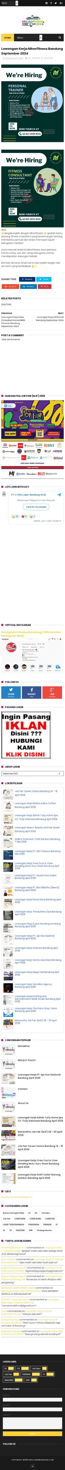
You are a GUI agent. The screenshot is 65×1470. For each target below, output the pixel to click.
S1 (42, 58)
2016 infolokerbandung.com (39, 1460)
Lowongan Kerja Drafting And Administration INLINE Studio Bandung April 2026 (38, 999)
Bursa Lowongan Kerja (13, 1213)
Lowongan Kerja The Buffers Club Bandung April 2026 (38, 913)
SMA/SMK (48, 58)
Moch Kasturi (8, 1259)
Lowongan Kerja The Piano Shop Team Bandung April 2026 (36, 1010)
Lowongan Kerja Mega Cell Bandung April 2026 (37, 973)
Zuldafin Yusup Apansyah (15, 1299)
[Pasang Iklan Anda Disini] (26, 757)
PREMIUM (36, 58)
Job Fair (6, 1218)
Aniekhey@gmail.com (13, 1247)
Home (7, 37)
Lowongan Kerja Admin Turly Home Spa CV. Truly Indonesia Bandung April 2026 (40, 1119)
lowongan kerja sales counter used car (30, 1301)
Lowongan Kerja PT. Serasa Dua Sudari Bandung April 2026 (35, 877)
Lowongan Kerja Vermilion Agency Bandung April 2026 (33, 985)
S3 (10, 1230)
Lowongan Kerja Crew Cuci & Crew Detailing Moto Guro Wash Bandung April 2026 (37, 866)
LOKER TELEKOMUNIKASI (13, 1224)
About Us (23, 1103)
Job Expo (45, 1213)
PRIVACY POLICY (27, 1060)
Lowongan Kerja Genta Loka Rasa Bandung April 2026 (38, 961)
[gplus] (61, 3)
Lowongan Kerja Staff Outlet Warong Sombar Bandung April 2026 (39, 1176)
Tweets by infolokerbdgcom (16, 1197)
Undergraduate (44, 1230)
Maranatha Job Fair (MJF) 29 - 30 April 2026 (36, 1022)
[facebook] (51, 3)
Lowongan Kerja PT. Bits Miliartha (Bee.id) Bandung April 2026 (37, 889)
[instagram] (46, 3)
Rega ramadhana (11, 1331)
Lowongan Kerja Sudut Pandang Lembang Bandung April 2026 (38, 925)
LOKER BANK (20, 1218)
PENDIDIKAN (33, 1224)
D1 (29, 1213)
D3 (29, 58)
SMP (31, 1230)
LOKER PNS (50, 1218)
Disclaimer (24, 1046)
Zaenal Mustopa (10, 1319)
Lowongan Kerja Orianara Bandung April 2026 (36, 949)
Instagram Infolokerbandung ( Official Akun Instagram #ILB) (31, 634)
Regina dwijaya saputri (13, 1267)
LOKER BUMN (35, 1218)
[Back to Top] (32, 1466)
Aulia (3, 1311)
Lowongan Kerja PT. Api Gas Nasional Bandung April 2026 (34, 937)
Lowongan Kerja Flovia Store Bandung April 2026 (38, 901)
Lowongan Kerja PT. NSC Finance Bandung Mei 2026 (38, 852)
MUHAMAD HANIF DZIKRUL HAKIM (18, 1287)
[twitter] (56, 3)
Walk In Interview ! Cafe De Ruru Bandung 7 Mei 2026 (37, 840)
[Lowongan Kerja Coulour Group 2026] (32, 478)
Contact (22, 1088)
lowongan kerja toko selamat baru (20, 1291)
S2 (4, 1230)
